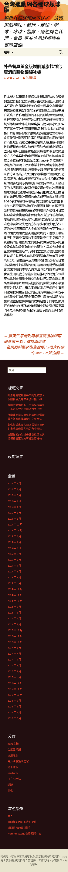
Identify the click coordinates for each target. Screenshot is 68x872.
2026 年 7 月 (14, 489)
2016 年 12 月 (15, 683)
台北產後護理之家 (18, 761)
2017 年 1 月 (14, 677)
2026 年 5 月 (14, 501)
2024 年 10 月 (15, 601)
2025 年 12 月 (15, 524)
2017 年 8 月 (14, 648)
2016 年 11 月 (15, 689)
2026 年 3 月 (14, 512)
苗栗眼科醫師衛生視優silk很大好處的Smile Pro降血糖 (35, 350)
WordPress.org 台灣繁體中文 (24, 833)
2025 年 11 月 (15, 530)
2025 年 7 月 (14, 548)
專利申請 (13, 773)
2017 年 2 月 (14, 671)
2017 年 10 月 (15, 642)
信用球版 (31, 77)
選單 (7, 52)
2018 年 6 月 (14, 618)
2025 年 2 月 (14, 577)
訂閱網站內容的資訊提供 (22, 822)
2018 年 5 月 (14, 624)
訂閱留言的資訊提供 (19, 827)
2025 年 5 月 (14, 559)
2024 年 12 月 (15, 589)
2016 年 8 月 (14, 706)
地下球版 (13, 767)
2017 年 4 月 (14, 659)
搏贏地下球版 (8, 856)
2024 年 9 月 (14, 606)
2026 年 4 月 (14, 507)
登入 (10, 816)
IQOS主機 (13, 743)
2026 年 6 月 (14, 495)
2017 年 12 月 (15, 630)
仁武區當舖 (14, 749)
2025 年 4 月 (14, 565)
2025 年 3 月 (14, 571)
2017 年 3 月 (14, 665)
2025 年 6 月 (14, 554)
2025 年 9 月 (14, 536)
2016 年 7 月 (14, 712)
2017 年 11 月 (15, 636)
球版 (10, 784)
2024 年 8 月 (14, 612)
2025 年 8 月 (14, 542)
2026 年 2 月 (14, 518)
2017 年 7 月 (14, 653)
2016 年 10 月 (15, 694)
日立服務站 (14, 779)
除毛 (10, 790)
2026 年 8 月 (14, 483)
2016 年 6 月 (14, 718)
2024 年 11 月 (15, 595)
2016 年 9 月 (14, 700)
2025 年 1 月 (14, 583)
